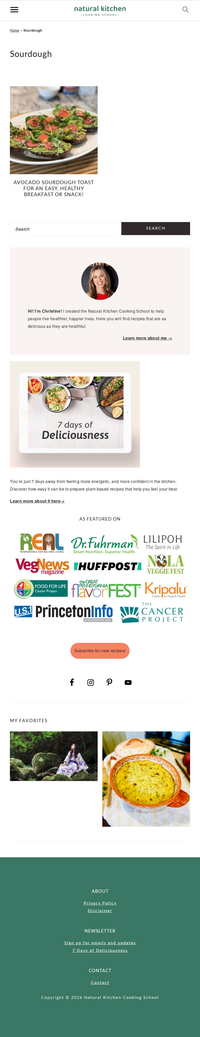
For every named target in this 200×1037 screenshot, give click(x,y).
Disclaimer (100, 911)
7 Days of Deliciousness (100, 950)
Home (14, 30)
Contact (100, 983)
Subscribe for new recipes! (100, 651)
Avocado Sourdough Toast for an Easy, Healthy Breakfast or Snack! (54, 188)
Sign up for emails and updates (100, 943)
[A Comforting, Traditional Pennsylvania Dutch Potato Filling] (146, 779)
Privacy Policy (100, 903)
